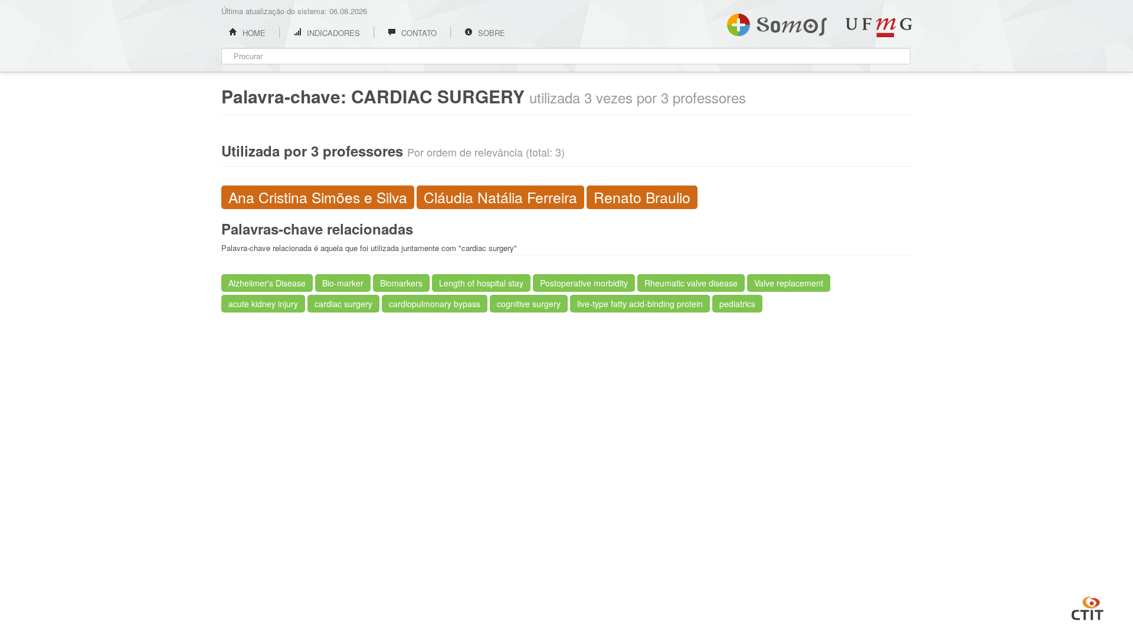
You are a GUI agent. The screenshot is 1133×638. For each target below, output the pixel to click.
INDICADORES (332, 32)
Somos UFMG (777, 22)
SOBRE (490, 32)
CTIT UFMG (1087, 606)
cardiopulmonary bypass (434, 304)
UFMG (879, 27)
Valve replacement (788, 283)
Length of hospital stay (481, 283)
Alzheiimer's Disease (267, 283)
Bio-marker (343, 283)
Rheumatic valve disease (691, 283)
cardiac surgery (343, 304)
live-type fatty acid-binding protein (640, 304)
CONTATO (418, 32)
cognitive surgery (529, 304)
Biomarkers (401, 283)
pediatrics (737, 304)
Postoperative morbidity (584, 283)
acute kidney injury (263, 304)
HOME (253, 32)
